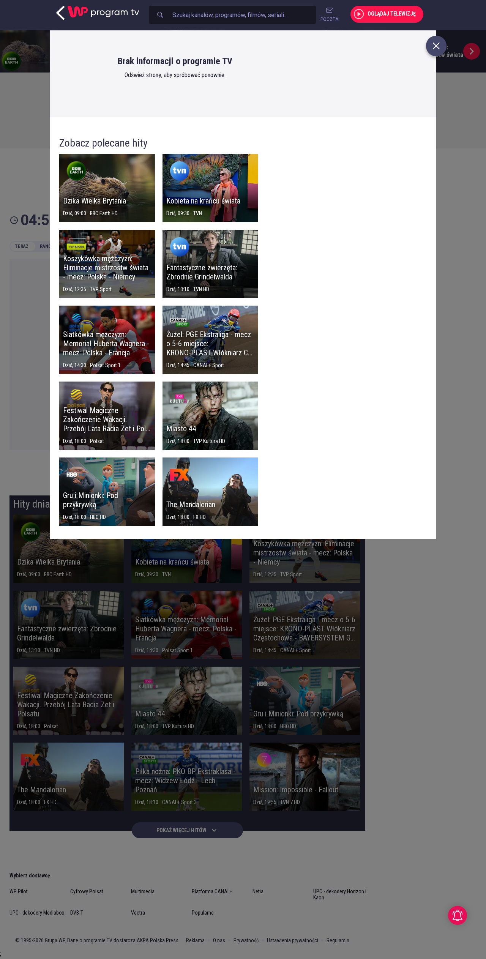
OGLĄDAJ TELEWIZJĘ (392, 14)
